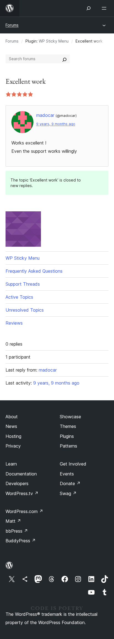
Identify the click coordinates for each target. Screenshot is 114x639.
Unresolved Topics (25, 310)
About (12, 416)
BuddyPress (21, 540)
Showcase (70, 416)
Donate (70, 483)
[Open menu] (105, 8)
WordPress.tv (22, 493)
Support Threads (23, 284)
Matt (13, 521)
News (11, 426)
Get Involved (73, 464)
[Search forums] (64, 58)
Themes (68, 426)
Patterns (68, 446)
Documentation (21, 474)
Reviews (14, 323)
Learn (11, 464)
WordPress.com (24, 511)
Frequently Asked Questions (34, 271)
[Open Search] (88, 8)
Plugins (67, 436)
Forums (12, 25)
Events (67, 474)
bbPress (17, 531)
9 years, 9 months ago (55, 124)
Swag (68, 493)
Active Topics (19, 297)
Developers (17, 483)
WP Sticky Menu (54, 41)
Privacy (13, 446)
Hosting (13, 436)
